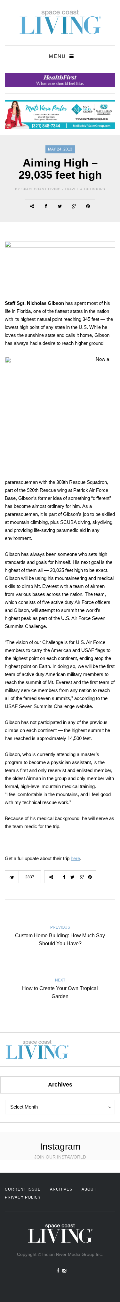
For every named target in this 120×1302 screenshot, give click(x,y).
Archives (61, 1189)
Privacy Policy (23, 1197)
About (89, 1189)
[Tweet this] (60, 205)
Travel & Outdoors (85, 189)
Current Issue (23, 1189)
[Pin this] (88, 205)
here (75, 858)
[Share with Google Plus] (74, 205)
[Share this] (46, 205)
